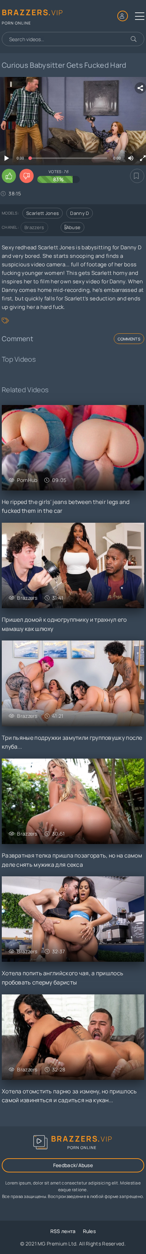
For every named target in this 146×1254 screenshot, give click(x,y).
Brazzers (34, 227)
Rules (89, 1231)
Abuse (73, 227)
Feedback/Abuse (73, 1165)
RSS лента (63, 1231)
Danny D (79, 213)
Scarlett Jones (42, 213)
